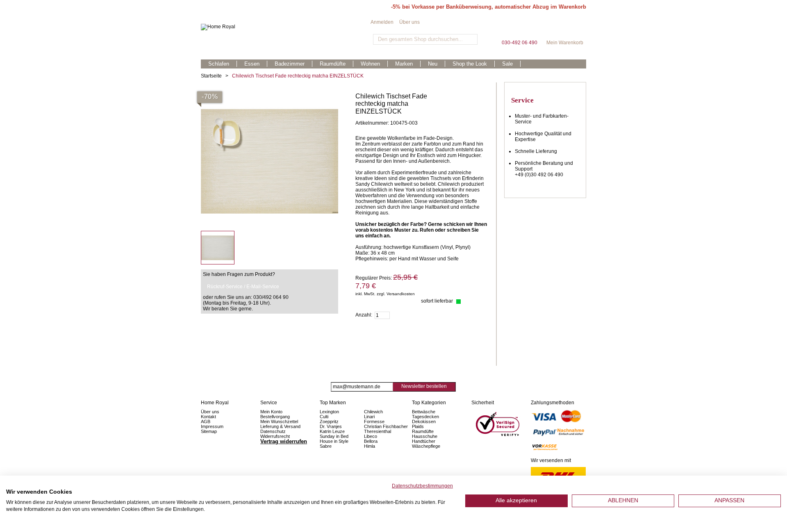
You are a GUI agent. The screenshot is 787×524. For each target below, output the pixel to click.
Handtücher (423, 441)
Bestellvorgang (275, 416)
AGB (205, 421)
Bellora (371, 441)
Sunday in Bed (334, 436)
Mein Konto (271, 411)
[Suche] (470, 39)
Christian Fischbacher (386, 426)
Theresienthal (377, 431)
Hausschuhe (424, 436)
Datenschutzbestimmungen (422, 486)
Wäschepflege (426, 446)
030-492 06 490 (519, 28)
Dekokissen (424, 421)
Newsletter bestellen (424, 386)
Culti (324, 416)
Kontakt (208, 416)
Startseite (211, 76)
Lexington (329, 411)
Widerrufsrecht (275, 436)
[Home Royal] (286, 27)
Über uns (409, 22)
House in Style (334, 441)
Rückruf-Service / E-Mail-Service (243, 286)
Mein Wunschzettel (279, 421)
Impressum (212, 426)
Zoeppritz (329, 421)
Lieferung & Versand (280, 426)
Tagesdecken (425, 416)
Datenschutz (273, 431)
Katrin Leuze (332, 431)
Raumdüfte (423, 431)
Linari (369, 416)
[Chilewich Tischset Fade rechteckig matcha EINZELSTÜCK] (269, 95)
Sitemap (209, 431)
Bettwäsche (423, 411)
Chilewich (373, 411)
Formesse (374, 421)
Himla (369, 446)
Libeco (370, 436)
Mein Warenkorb (565, 28)
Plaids (418, 426)
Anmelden (382, 22)
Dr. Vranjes (331, 426)
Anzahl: (363, 315)
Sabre (326, 446)
